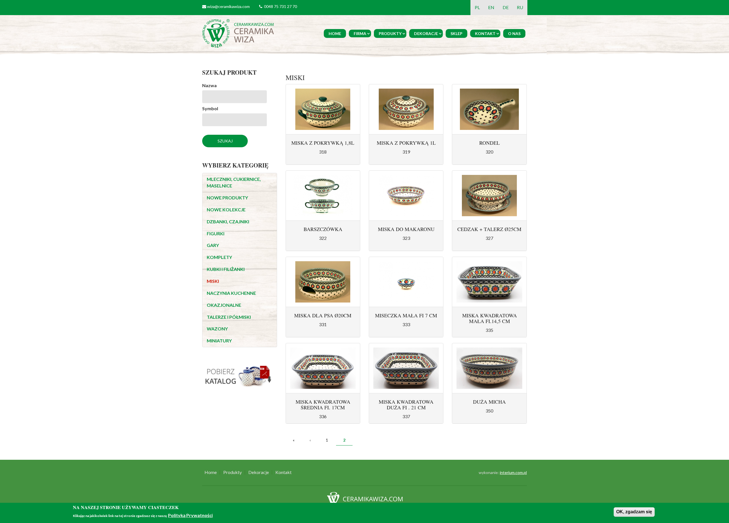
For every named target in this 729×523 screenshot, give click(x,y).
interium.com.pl (513, 472)
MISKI (213, 281)
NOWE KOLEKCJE (226, 209)
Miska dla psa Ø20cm (322, 315)
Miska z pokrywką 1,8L (322, 142)
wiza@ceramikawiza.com (228, 6)
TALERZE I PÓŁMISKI (229, 317)
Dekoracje (426, 33)
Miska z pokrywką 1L (406, 142)
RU (520, 7)
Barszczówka (323, 229)
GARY (213, 245)
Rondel (489, 142)
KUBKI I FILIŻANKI (226, 269)
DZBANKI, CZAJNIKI (228, 221)
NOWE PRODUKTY (227, 197)
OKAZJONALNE (224, 305)
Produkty (390, 33)
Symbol (210, 108)
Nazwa (209, 85)
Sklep (456, 33)
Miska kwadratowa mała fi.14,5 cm (489, 318)
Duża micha (489, 401)
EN (491, 7)
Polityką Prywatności (190, 515)
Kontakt (485, 33)
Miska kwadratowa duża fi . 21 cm (406, 404)
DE (506, 7)
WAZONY (217, 328)
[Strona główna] (239, 32)
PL (477, 7)
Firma (360, 33)
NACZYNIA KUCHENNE (231, 293)
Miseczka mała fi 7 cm (406, 315)
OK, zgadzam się (634, 511)
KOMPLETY (219, 257)
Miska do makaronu (406, 229)
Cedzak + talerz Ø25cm (489, 229)
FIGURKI (215, 233)
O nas (514, 33)
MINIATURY (219, 340)
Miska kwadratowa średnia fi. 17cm (323, 404)
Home (335, 33)
